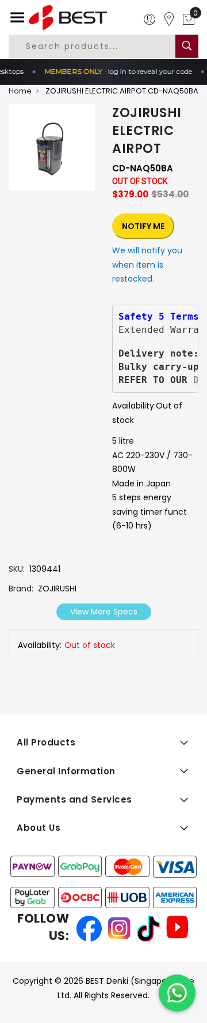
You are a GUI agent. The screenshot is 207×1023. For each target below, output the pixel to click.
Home (20, 90)
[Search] (186, 46)
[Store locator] (169, 20)
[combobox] (102, 46)
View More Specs (103, 611)
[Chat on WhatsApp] (177, 993)
